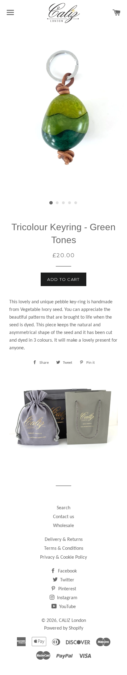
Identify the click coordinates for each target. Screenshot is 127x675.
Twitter (66, 580)
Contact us (63, 516)
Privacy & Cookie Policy (63, 557)
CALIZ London (72, 620)
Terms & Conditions (63, 548)
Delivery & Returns (64, 539)
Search (63, 508)
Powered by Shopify (63, 628)
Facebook (67, 571)
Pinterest (66, 589)
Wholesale (63, 525)
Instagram (66, 597)
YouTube (67, 606)
